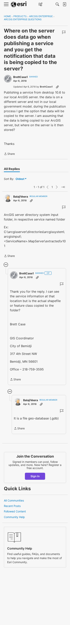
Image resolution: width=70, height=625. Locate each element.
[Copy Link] (57, 86)
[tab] (12, 168)
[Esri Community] (19, 4)
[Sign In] (64, 4)
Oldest (20, 179)
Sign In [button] (35, 476)
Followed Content (15, 511)
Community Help (14, 517)
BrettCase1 (20, 77)
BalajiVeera (20, 196)
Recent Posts (12, 506)
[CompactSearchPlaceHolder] (57, 4)
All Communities (14, 500)
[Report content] (63, 32)
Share (9, 154)
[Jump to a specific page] (63, 187)
